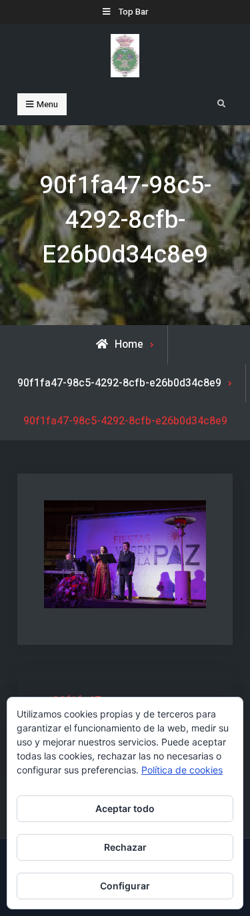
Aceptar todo (125, 808)
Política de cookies (182, 769)
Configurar (125, 885)
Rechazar (125, 847)
